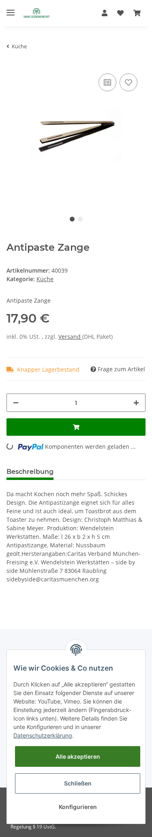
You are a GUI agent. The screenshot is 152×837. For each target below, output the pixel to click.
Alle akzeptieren (78, 756)
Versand (70, 336)
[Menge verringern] (16, 402)
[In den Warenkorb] (76, 427)
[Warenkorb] (137, 13)
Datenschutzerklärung (42, 735)
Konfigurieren (78, 806)
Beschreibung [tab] (30, 472)
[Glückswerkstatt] (36, 13)
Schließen (78, 783)
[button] (104, 13)
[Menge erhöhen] (136, 402)
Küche (45, 279)
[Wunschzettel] (120, 13)
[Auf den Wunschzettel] (128, 82)
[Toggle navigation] (10, 9)
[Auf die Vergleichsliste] (107, 82)
